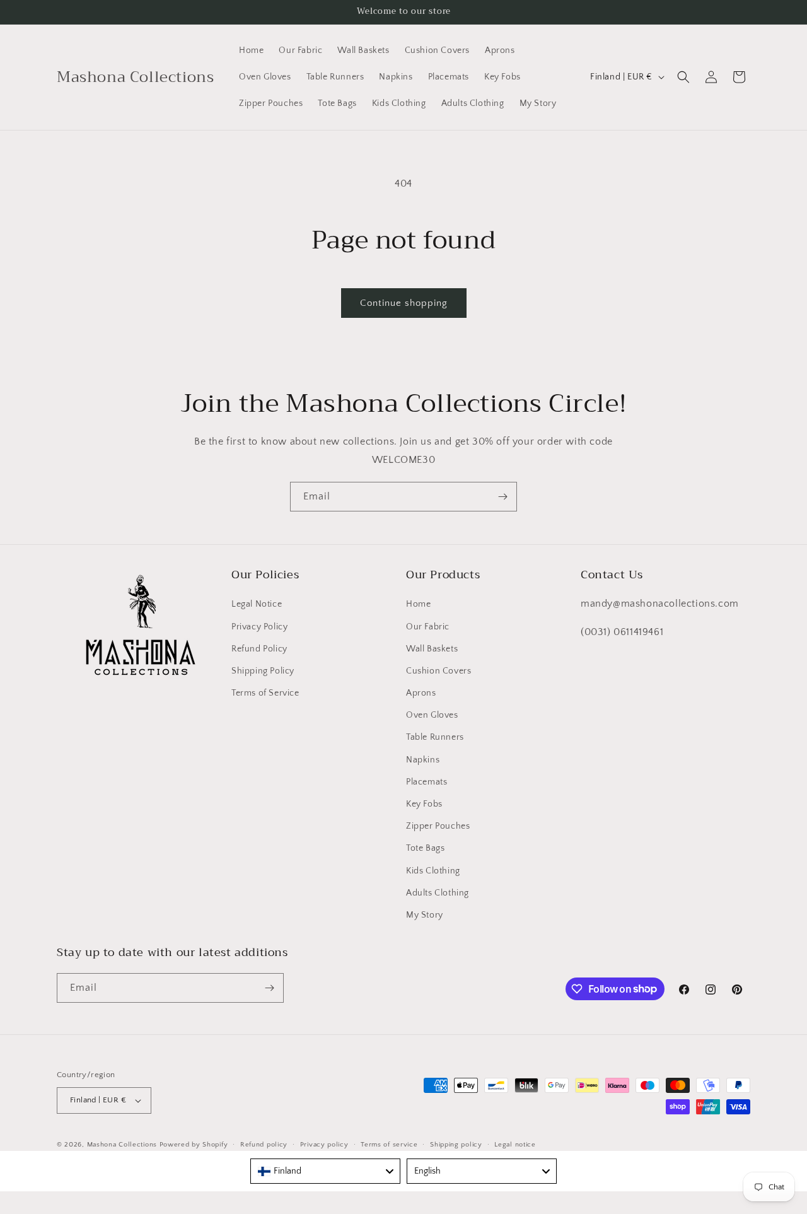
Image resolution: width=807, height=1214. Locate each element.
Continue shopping (404, 303)
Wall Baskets (432, 649)
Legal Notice (256, 604)
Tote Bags (425, 848)
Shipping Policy (262, 671)
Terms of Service (265, 693)
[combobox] (325, 1171)
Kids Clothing (433, 871)
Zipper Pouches (438, 826)
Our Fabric (428, 627)
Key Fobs (424, 804)
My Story (424, 915)
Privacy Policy (259, 627)
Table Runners (435, 737)
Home (418, 604)
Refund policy (263, 1144)
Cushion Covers (438, 671)
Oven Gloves (432, 715)
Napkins (422, 760)
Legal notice (514, 1144)
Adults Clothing (437, 893)
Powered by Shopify (194, 1144)
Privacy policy (324, 1144)
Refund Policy (259, 649)
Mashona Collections (122, 1144)
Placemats (426, 782)
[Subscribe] (502, 496)
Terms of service (389, 1144)
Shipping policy (456, 1144)
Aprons (421, 693)
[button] (683, 77)
